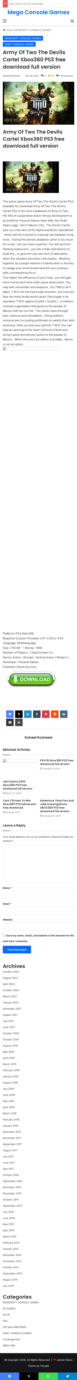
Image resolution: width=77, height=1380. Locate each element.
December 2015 (12, 1187)
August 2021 (10, 1014)
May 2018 (8, 1101)
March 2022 (10, 996)
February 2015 (11, 1242)
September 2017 (12, 1144)
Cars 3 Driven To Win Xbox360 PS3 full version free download (19, 804)
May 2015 (8, 1224)
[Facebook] (10, 714)
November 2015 (12, 1193)
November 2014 (12, 1261)
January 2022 (11, 1002)
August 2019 (10, 1045)
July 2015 (8, 1211)
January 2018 (10, 1125)
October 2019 (11, 1039)
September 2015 (12, 1205)
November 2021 (12, 1008)
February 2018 (11, 1119)
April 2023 (9, 984)
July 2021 (8, 1020)
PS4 (5, 1320)
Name (7, 887)
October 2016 (11, 1174)
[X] (19, 714)
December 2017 (12, 1131)
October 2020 (11, 1033)
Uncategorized (11, 1339)
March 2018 (9, 1113)
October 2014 (11, 1267)
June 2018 (9, 1094)
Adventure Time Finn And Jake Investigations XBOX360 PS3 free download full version (57, 806)
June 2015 (9, 1218)
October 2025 (11, 971)
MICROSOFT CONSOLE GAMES (33, 30)
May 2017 (8, 1168)
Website (8, 919)
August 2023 (10, 977)
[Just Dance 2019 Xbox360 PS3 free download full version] (20, 768)
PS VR (6, 1314)
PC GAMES (9, 1308)
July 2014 (8, 1285)
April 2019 (8, 1057)
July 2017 (8, 1156)
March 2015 (9, 1236)
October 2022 (11, 990)
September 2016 (12, 1181)
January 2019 (10, 1076)
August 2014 (10, 1279)
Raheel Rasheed (38, 737)
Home (9, 30)
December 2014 (12, 1254)
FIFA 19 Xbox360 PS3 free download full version (56, 762)
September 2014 (12, 1273)
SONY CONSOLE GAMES (19, 44)
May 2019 (8, 1051)
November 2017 (12, 1137)
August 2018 (10, 1082)
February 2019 (11, 1070)
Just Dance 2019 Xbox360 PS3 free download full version (17, 785)
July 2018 (8, 1088)
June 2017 (9, 1162)
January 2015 (10, 1248)
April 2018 (8, 1107)
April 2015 (8, 1230)
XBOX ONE (9, 1345)
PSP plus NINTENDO (14, 1327)
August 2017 (10, 1150)
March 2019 (9, 1064)
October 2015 (11, 1199)
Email (7, 903)
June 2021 (9, 1027)
